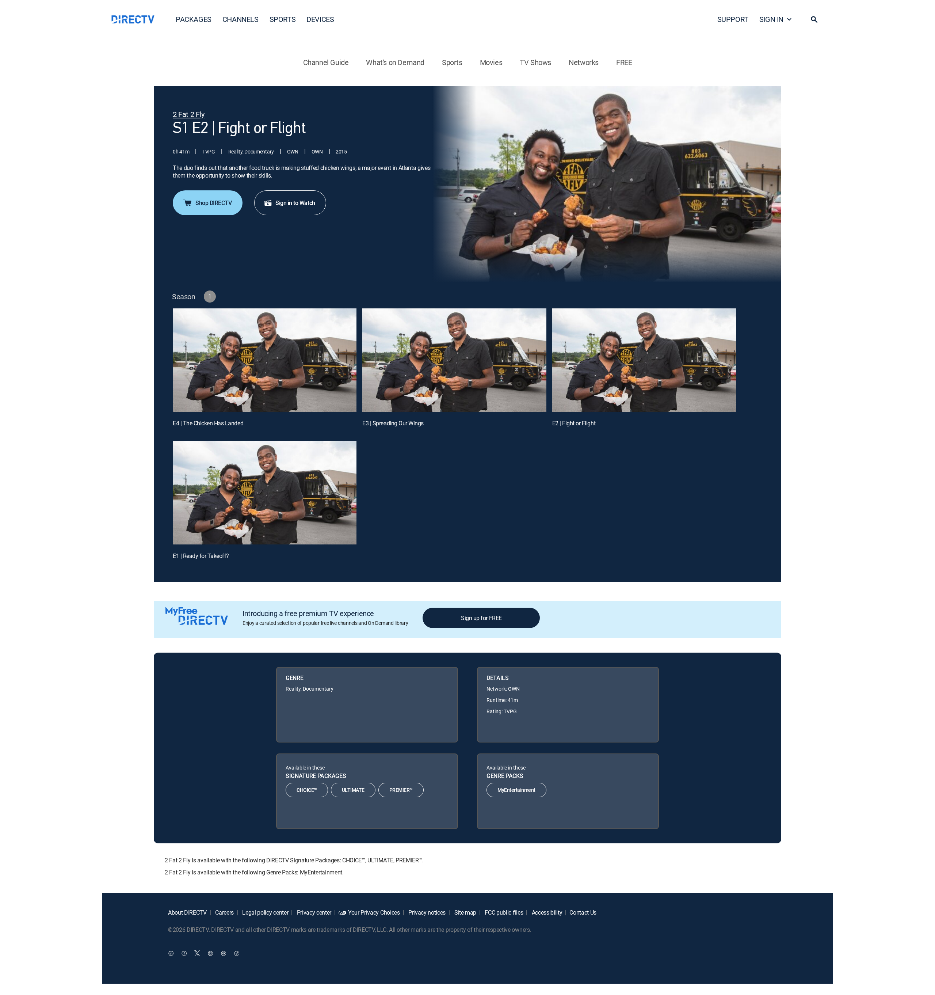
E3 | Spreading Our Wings (392, 423)
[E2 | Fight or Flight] (644, 360)
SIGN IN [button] (771, 19)
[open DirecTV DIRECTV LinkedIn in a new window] (171, 953)
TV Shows (535, 62)
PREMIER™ (401, 789)
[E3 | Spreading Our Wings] (454, 360)
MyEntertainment (516, 789)
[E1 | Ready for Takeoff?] (264, 492)
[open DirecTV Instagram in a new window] (210, 953)
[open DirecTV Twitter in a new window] (197, 953)
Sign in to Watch (295, 203)
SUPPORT (732, 19)
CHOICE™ (307, 789)
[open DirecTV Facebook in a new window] (184, 953)
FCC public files (503, 912)
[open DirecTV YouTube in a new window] (223, 953)
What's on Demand (395, 62)
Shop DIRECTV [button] (213, 203)
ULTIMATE (353, 789)
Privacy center (313, 912)
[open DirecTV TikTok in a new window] (237, 953)
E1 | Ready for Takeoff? (201, 556)
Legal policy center (265, 912)
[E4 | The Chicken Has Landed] (264, 360)
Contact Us (582, 912)
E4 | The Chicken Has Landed (208, 423)
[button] (814, 19)
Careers (224, 912)
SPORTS (283, 19)
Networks (584, 62)
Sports (452, 62)
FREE (624, 62)
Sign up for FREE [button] (481, 618)
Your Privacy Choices (374, 912)
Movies (491, 62)
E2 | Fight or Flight (573, 423)
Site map (464, 912)
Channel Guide (326, 62)
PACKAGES (193, 19)
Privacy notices (426, 912)
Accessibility (546, 912)
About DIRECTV (187, 912)
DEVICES (320, 19)
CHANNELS (240, 19)
